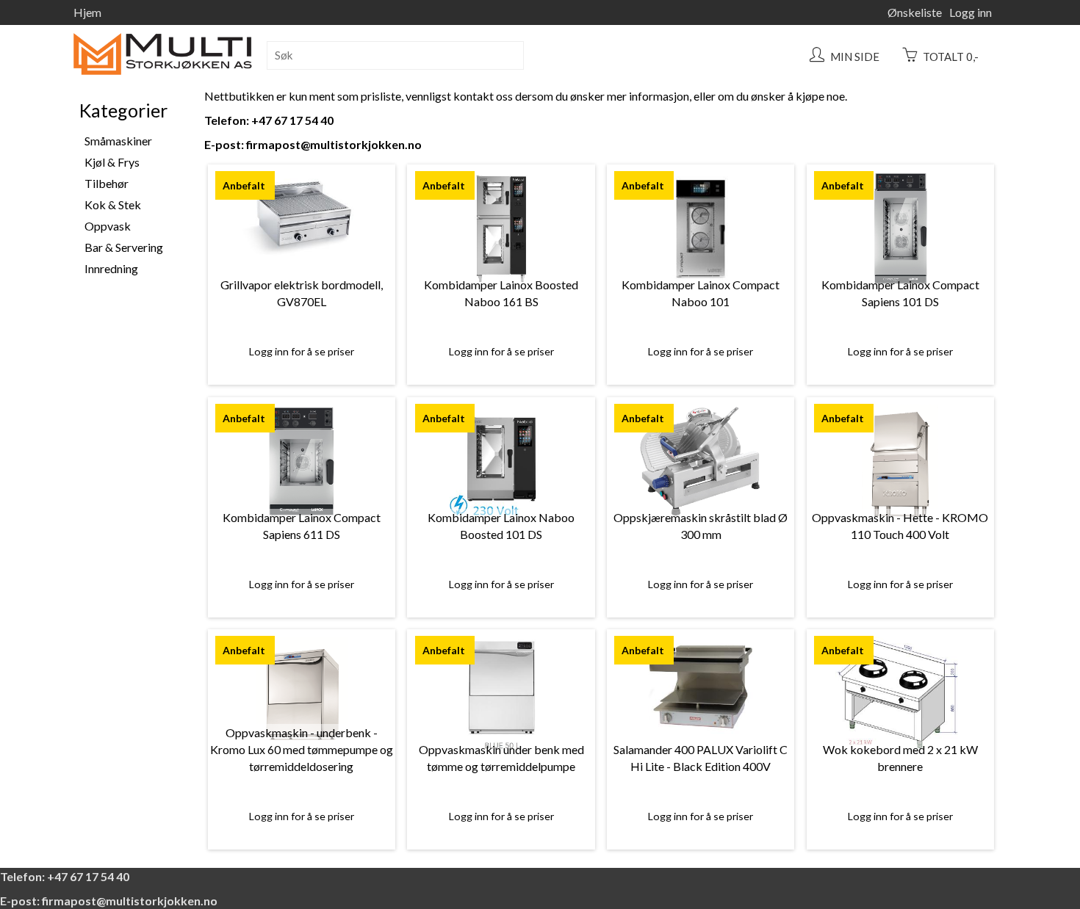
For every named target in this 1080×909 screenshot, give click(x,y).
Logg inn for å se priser (301, 351)
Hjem (87, 12)
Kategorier (123, 110)
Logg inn (970, 12)
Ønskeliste (915, 12)
